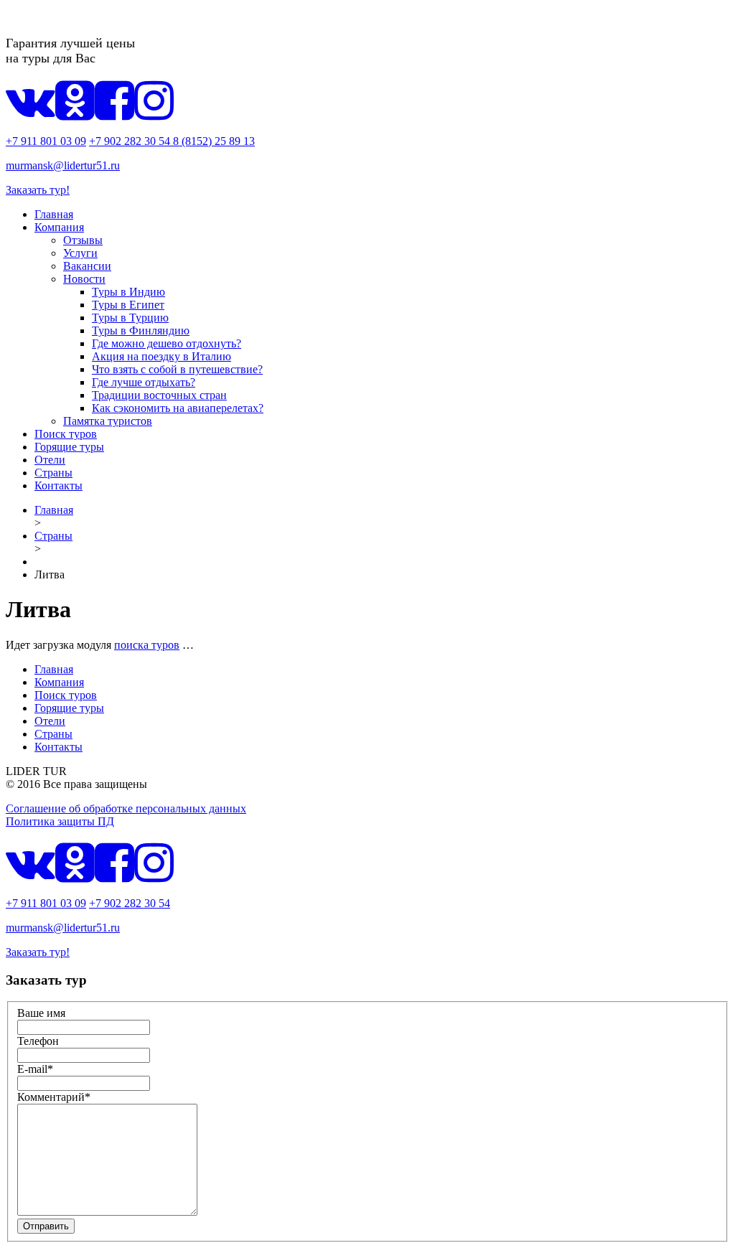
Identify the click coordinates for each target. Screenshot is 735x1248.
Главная (53, 214)
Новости (84, 279)
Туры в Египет (128, 305)
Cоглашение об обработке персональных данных (126, 808)
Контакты (58, 485)
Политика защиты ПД (60, 821)
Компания (59, 227)
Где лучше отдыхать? (143, 382)
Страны (53, 472)
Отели (49, 460)
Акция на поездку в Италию (161, 356)
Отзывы (83, 240)
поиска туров (146, 645)
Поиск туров (65, 434)
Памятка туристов (107, 421)
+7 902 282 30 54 (131, 141)
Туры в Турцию (130, 317)
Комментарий (53, 1097)
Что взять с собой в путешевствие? (177, 369)
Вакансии (87, 266)
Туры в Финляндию (140, 330)
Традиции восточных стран (159, 395)
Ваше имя (41, 1013)
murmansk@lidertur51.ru (63, 165)
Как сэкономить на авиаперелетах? (177, 408)
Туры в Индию (128, 292)
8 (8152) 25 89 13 (214, 141)
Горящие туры (69, 447)
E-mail (35, 1069)
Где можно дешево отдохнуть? (166, 343)
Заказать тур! (38, 190)
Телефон (38, 1041)
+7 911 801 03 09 (46, 141)
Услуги (80, 253)
